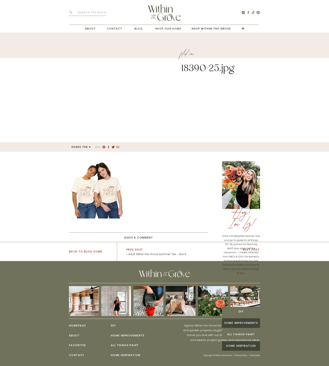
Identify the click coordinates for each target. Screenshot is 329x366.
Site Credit (255, 355)
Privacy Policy (240, 355)
